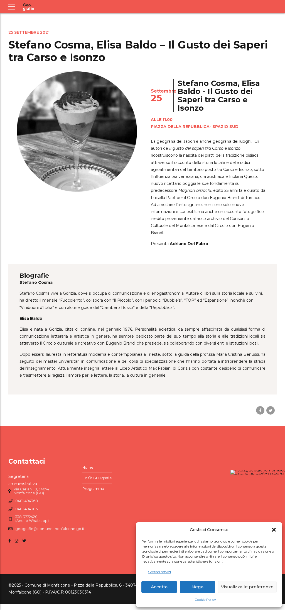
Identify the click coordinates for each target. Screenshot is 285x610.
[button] (274, 529)
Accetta (159, 586)
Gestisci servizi (159, 572)
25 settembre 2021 (29, 32)
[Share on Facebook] (260, 410)
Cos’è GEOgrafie (97, 478)
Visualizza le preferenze (247, 586)
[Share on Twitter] (270, 410)
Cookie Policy (205, 599)
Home (88, 467)
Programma (93, 488)
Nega (197, 586)
